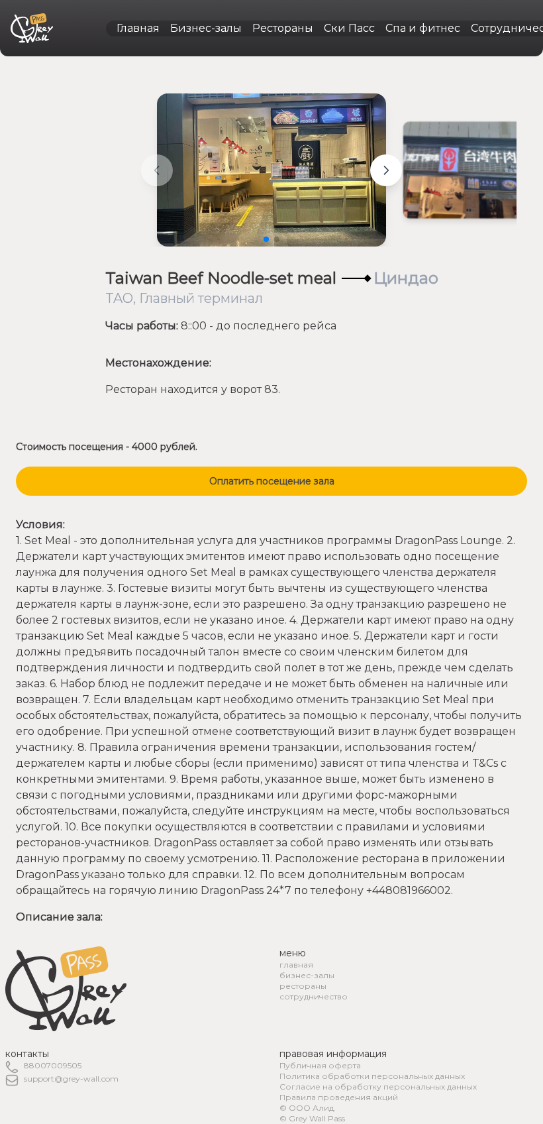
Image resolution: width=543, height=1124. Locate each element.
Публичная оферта (320, 1065)
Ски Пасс (349, 28)
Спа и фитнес (422, 28)
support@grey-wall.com (71, 1079)
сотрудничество (313, 996)
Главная (138, 28)
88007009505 (52, 1065)
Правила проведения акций (338, 1097)
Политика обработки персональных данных (372, 1076)
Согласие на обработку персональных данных (378, 1087)
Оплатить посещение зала (271, 481)
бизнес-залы (306, 975)
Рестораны (282, 28)
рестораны (302, 986)
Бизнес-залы (206, 28)
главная (296, 965)
